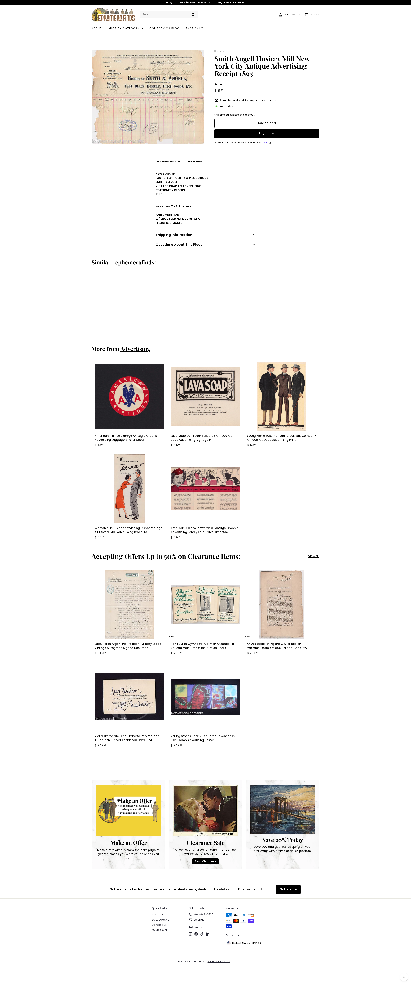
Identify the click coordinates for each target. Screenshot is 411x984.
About (97, 28)
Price (218, 84)
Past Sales (195, 28)
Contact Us (159, 925)
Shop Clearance (205, 861)
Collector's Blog (164, 28)
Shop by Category (124, 28)
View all (313, 556)
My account (159, 930)
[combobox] (169, 14)
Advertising (135, 348)
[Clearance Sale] (205, 810)
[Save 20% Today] (282, 809)
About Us (158, 914)
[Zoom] (148, 97)
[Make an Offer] (128, 810)
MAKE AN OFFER (235, 2)
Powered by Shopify (219, 961)
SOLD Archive (160, 919)
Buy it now (267, 133)
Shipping (219, 114)
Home (218, 51)
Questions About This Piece (179, 244)
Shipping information (174, 235)
